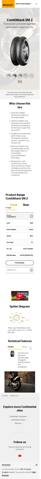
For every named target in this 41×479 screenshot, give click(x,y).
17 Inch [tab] (8, 208)
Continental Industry (18, 420)
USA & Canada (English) (23, 4)
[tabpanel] (20, 360)
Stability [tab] (11, 347)
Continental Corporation (18, 416)
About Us (18, 423)
